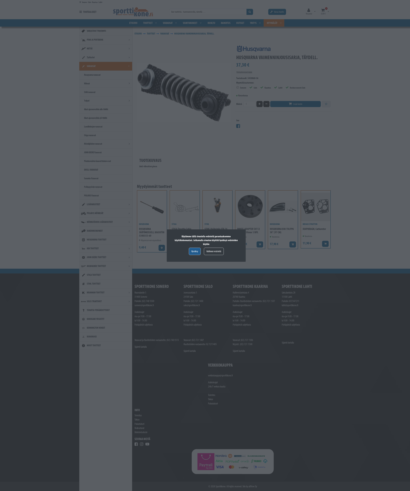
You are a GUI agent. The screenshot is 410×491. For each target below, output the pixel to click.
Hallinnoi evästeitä (213, 251)
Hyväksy (194, 251)
